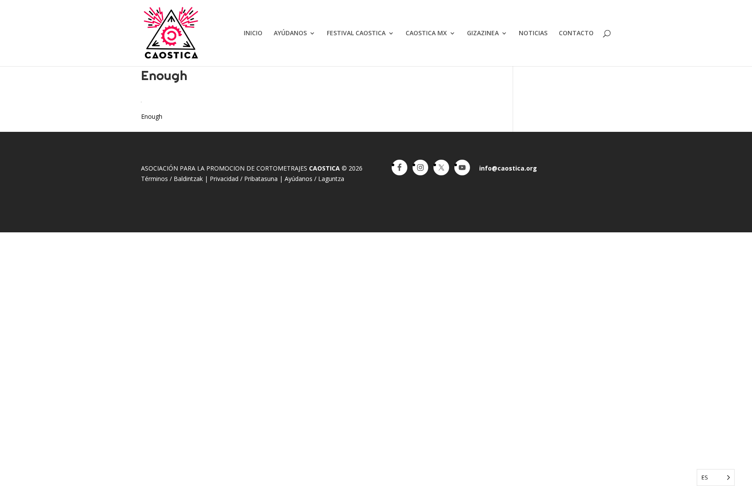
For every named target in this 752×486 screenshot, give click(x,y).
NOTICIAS (533, 33)
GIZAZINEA (483, 33)
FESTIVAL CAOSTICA (356, 33)
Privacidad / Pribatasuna (244, 178)
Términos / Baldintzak (172, 178)
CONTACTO (576, 33)
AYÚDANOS (290, 33)
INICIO (253, 33)
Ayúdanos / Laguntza (314, 178)
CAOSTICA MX (426, 33)
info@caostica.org (508, 168)
